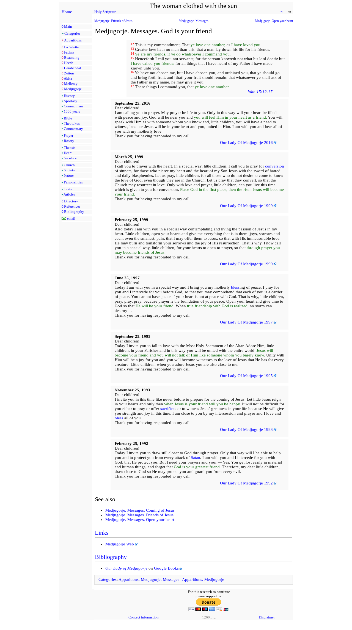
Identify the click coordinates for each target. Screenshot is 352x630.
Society (69, 170)
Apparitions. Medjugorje (203, 579)
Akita (68, 78)
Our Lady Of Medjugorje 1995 (246, 375)
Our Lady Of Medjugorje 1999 (246, 206)
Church (69, 165)
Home (67, 12)
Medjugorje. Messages (193, 21)
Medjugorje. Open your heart (274, 21)
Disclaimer (267, 617)
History (69, 96)
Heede (68, 63)
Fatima (69, 52)
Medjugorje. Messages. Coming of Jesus (140, 510)
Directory (71, 201)
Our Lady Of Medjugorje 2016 (246, 142)
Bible (68, 118)
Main (68, 26)
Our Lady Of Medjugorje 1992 (246, 483)
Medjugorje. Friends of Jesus (113, 21)
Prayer (68, 135)
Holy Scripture (105, 12)
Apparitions (73, 40)
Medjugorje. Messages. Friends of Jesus (139, 515)
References (72, 206)
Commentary (73, 129)
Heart (68, 153)
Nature (69, 175)
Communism (73, 106)
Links (102, 532)
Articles (69, 194)
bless (235, 287)
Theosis (69, 148)
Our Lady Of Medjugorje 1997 (246, 322)
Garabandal (72, 68)
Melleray (71, 84)
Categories (72, 33)
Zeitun (69, 73)
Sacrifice (70, 158)
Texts (68, 189)
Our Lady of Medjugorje (126, 568)
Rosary (69, 141)
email (71, 218)
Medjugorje (73, 89)
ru (282, 12)
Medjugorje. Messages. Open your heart (139, 519)
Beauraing (71, 57)
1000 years (72, 111)
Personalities (73, 182)
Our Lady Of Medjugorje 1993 (246, 429)
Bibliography (74, 212)
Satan (195, 457)
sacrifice (167, 408)
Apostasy (70, 101)
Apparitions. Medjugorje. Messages (149, 579)
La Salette (71, 47)
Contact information (143, 617)
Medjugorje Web (119, 544)
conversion (274, 166)
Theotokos (72, 123)
